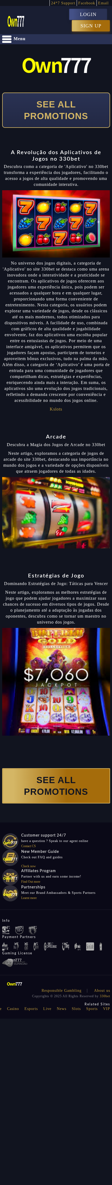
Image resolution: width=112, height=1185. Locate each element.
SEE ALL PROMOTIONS (56, 110)
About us (102, 991)
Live (47, 1009)
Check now (28, 866)
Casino (13, 1009)
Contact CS (28, 846)
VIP (106, 1009)
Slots (76, 1009)
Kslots (56, 409)
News (61, 1009)
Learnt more (29, 898)
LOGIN (88, 14)
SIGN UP (90, 25)
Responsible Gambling (62, 991)
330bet (105, 996)
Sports (92, 1009)
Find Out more (30, 882)
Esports (31, 1009)
